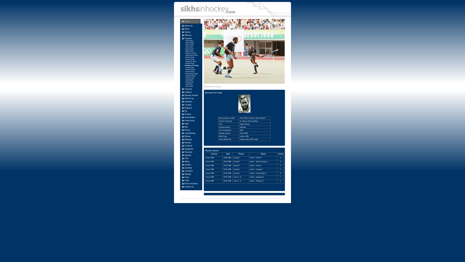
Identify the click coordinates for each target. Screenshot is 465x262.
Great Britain (189, 117)
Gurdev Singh (189, 59)
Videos (187, 32)
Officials (187, 35)
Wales (187, 162)
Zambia (187, 165)
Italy (186, 127)
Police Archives (191, 184)
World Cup (189, 98)
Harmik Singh (189, 63)
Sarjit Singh (189, 80)
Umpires (188, 92)
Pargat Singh (189, 67)
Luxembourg (189, 133)
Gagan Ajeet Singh (191, 55)
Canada (187, 105)
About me (188, 26)
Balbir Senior (189, 49)
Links (186, 180)
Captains (188, 38)
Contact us (189, 187)
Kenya (187, 130)
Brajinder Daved (190, 53)
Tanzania (188, 152)
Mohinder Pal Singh (192, 65)
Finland (187, 114)
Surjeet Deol (189, 82)
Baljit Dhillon (189, 51)
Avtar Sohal (189, 47)
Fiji (185, 111)
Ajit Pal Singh (189, 43)
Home (187, 21)
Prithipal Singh (190, 69)
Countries (188, 171)
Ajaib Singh (189, 40)
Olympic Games (191, 95)
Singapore (188, 149)
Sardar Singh (189, 78)
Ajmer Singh (189, 45)
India (186, 124)
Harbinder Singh (190, 61)
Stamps (187, 174)
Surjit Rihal (189, 84)
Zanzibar (188, 168)
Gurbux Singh (189, 57)
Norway (187, 143)
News (186, 29)
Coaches (188, 89)
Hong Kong (189, 121)
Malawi (187, 136)
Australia (188, 102)
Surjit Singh (189, 86)
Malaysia (188, 139)
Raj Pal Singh (189, 71)
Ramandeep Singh (191, 73)
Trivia (186, 177)
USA (186, 158)
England (188, 108)
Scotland (188, 146)
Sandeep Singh (190, 76)
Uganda (187, 155)
